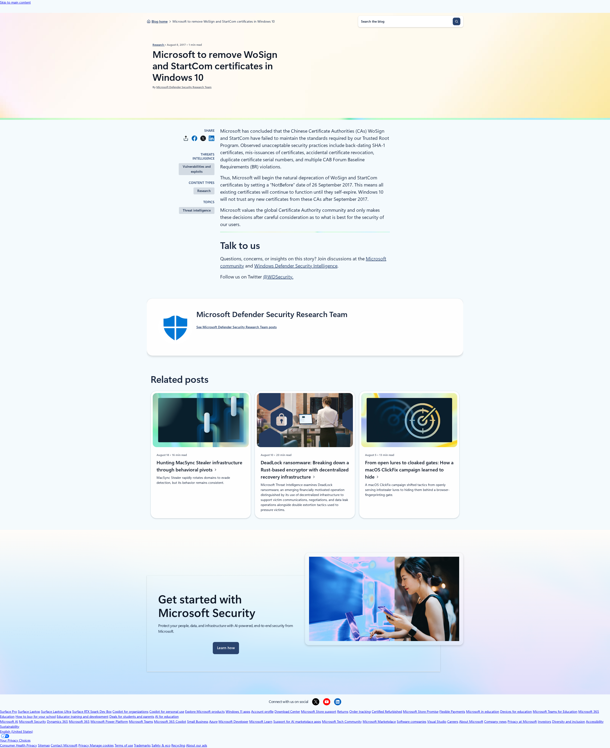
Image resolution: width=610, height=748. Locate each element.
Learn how (226, 648)
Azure (213, 721)
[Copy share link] (186, 138)
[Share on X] (203, 138)
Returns (342, 711)
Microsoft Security (32, 721)
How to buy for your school (35, 716)
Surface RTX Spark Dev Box (92, 711)
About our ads (196, 745)
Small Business (197, 721)
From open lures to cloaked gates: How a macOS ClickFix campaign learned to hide (409, 470)
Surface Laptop (29, 711)
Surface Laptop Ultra (56, 711)
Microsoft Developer (233, 721)
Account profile (262, 711)
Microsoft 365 (79, 721)
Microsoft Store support (318, 711)
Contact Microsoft (64, 745)
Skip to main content (15, 2)
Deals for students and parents (131, 716)
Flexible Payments (452, 711)
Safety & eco (161, 745)
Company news (495, 721)
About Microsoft (471, 721)
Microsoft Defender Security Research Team (184, 87)
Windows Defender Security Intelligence (295, 266)
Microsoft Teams (141, 721)
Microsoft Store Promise (420, 711)
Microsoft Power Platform (109, 721)
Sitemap (44, 745)
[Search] (456, 21)
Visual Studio (436, 721)
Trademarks (142, 745)
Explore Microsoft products (205, 711)
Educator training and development (82, 716)
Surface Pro (8, 711)
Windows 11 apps (238, 711)
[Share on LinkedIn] (211, 138)
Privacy (84, 745)
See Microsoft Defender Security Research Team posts (236, 327)
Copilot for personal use (166, 711)
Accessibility (595, 721)
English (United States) (16, 731)
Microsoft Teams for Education (555, 711)
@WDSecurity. (278, 277)
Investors (544, 721)
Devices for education (516, 711)
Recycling (178, 745)
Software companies (411, 721)
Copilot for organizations (130, 711)
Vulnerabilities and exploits (197, 169)
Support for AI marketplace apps (297, 721)
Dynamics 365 (57, 721)
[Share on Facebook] (194, 138)
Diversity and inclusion (568, 721)
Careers (452, 721)
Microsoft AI (9, 721)
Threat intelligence (197, 210)
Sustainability (9, 726)
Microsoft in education (482, 711)
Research (158, 44)
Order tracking (360, 711)
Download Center (287, 711)
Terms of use (124, 745)
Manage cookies (102, 745)
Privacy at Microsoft (522, 721)
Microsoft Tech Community (342, 721)
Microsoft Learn (260, 721)
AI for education (167, 716)
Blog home (160, 21)
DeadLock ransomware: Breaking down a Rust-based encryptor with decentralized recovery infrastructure (305, 470)
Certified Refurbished (387, 711)
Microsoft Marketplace (379, 721)
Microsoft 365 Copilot (170, 721)
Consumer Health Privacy (18, 745)
